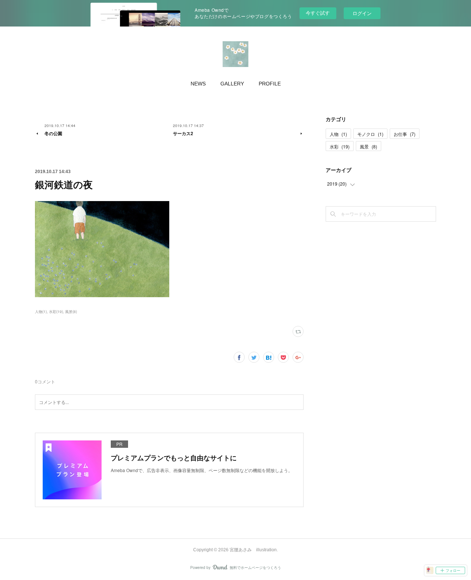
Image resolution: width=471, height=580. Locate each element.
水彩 (340, 146)
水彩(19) (56, 311)
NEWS (198, 84)
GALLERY (232, 84)
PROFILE (270, 84)
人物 (338, 134)
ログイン (362, 13)
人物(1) (41, 311)
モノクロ (370, 134)
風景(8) (71, 311)
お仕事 (404, 134)
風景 (368, 146)
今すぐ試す (318, 12)
